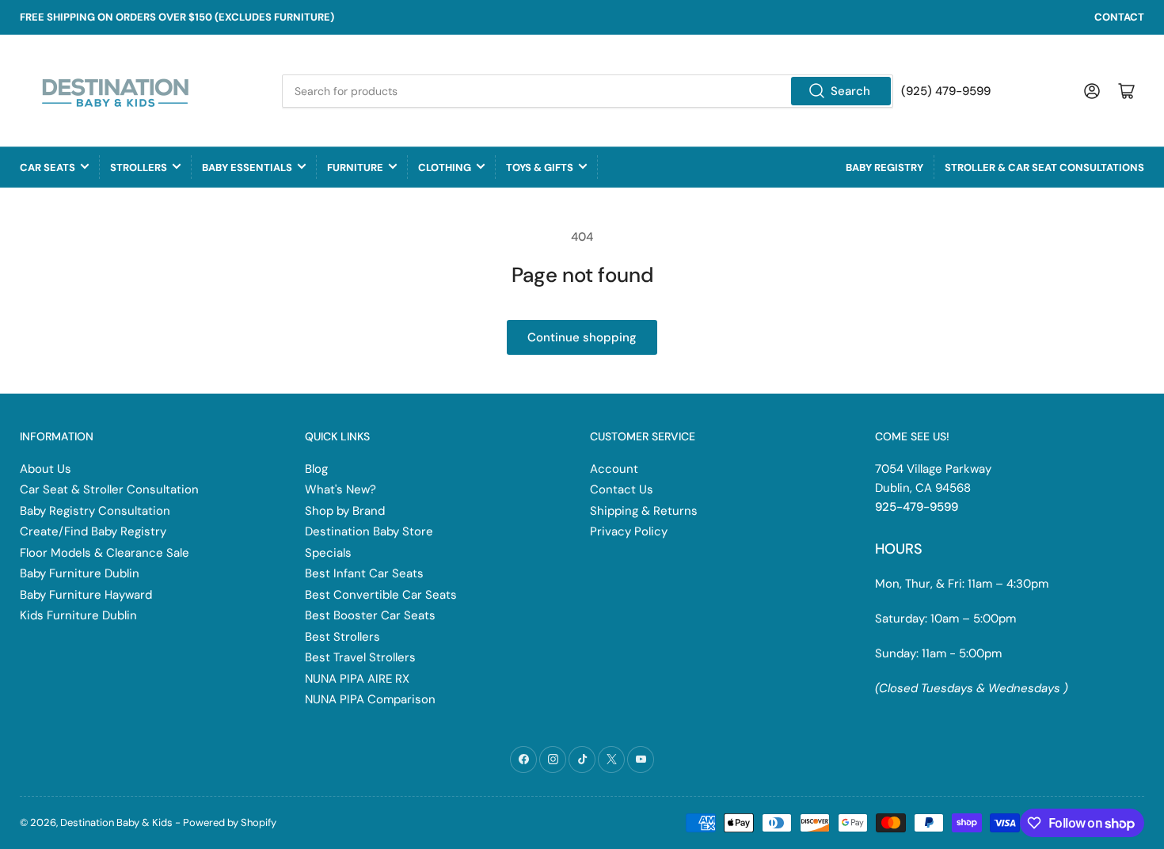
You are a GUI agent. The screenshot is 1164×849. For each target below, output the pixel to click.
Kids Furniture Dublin (78, 615)
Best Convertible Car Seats (381, 595)
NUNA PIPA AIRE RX (357, 679)
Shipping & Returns (644, 511)
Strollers (138, 167)
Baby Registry (884, 167)
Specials (328, 553)
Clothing (444, 167)
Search (850, 91)
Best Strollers (342, 637)
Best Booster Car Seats (370, 615)
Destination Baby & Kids (116, 822)
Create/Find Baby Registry (93, 531)
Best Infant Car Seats (364, 573)
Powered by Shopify (229, 822)
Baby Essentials (247, 167)
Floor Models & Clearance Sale (104, 553)
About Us (45, 469)
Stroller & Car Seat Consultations (1044, 167)
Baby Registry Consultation (95, 511)
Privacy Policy (629, 531)
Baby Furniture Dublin (79, 573)
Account (614, 469)
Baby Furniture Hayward (86, 595)
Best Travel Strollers (360, 657)
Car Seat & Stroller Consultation (109, 489)
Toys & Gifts (539, 167)
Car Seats (47, 167)
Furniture (355, 167)
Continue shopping (582, 337)
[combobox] (587, 91)
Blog (316, 469)
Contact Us (621, 489)
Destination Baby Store (369, 531)
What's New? (340, 489)
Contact (1119, 17)
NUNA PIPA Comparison (370, 699)
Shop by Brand (345, 511)
